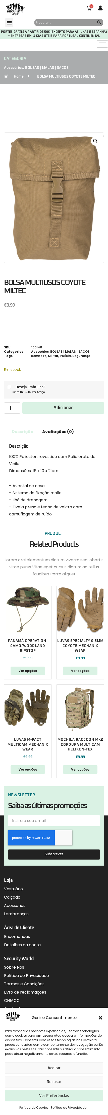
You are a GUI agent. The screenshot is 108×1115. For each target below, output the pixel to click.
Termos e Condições (24, 984)
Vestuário (13, 889)
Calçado (12, 897)
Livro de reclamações (25, 992)
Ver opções (28, 671)
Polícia (65, 356)
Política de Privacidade (68, 1107)
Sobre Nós (14, 967)
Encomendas (17, 936)
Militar (53, 356)
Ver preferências (54, 1096)
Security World (19, 959)
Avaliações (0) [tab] (58, 432)
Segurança (81, 356)
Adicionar (63, 408)
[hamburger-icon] (102, 44)
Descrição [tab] (22, 432)
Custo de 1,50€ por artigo (28, 392)
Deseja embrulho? (30, 387)
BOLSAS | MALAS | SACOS (47, 68)
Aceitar (54, 1068)
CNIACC (12, 1000)
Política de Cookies (33, 1107)
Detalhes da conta (22, 945)
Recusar (54, 1082)
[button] (100, 1017)
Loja (8, 880)
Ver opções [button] (80, 769)
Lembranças (16, 914)
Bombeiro (38, 356)
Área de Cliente (19, 928)
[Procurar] (99, 22)
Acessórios (13, 68)
